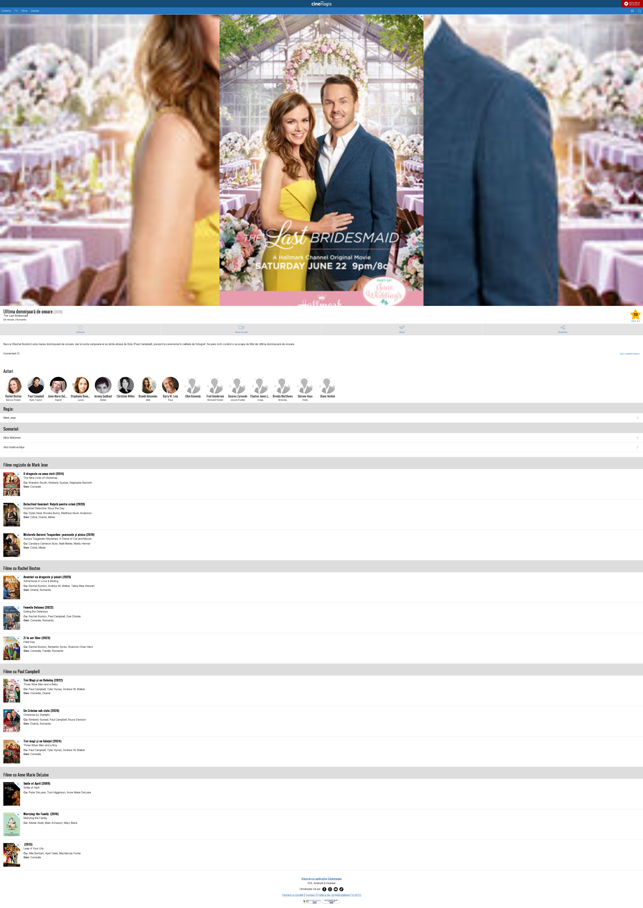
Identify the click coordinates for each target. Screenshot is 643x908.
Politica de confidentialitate (333, 895)
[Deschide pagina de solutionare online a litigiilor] (331, 901)
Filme (24, 10)
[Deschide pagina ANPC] (312, 901)
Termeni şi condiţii (292, 895)
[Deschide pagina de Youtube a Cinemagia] (336, 889)
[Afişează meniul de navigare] (632, 10)
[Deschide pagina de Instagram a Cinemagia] (330, 889)
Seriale (35, 10)
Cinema (6, 10)
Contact (310, 895)
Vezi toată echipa (13, 447)
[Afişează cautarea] (639, 10)
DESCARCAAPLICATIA (634, 4)
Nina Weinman (12, 437)
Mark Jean (9, 417)
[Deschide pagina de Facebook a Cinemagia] (324, 889)
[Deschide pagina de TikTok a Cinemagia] (341, 889)
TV (16, 10)
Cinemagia (321, 3)
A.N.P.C (356, 895)
